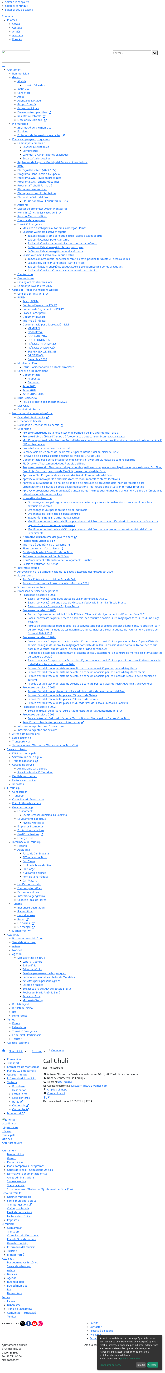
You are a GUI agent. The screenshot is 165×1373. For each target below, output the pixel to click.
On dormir (19, 1105)
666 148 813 (64, 1082)
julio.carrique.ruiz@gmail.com (89, 1085)
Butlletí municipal (17, 1285)
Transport (13, 1063)
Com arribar (14, 1059)
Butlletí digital (15, 1282)
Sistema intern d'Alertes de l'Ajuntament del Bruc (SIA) (40, 1189)
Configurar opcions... (111, 1364)
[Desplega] (25, 1051)
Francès (17, 39)
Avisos (11, 1270)
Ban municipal (15, 1154)
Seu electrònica (16, 1181)
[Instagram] (40, 1323)
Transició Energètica (19, 1309)
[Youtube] (35, 1323)
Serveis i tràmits (11, 1193)
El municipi (16, 1051)
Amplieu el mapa (57, 1089)
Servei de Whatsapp (19, 1266)
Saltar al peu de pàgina (19, 9)
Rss (9, 1289)
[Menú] (3, 66)
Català (16, 24)
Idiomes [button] (12, 20)
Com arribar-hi (56, 1093)
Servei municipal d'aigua (22, 1200)
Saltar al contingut (16, 6)
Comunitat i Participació (21, 1312)
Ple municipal (15, 1162)
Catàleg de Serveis (18, 1208)
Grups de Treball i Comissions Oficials (30, 1170)
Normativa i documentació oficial (27, 1173)
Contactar (8, 16)
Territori (12, 1316)
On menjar (57, 1050)
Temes (6, 1297)
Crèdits (94, 1323)
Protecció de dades (101, 1330)
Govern (11, 1158)
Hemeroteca (14, 1293)
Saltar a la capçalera (17, 2)
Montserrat (14, 1113)
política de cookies (130, 1358)
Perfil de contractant (19, 1212)
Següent (17, 1143)
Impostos (13, 1220)
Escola (11, 1301)
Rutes (16, 1101)
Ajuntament (9, 1150)
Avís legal (95, 1334)
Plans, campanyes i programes (25, 1166)
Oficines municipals (19, 1197)
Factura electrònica (18, 1216)
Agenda (11, 1278)
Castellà (17, 27)
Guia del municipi (17, 1074)
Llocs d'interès (21, 1097)
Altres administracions (20, 1177)
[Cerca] (155, 53)
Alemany (17, 35)
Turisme (37, 1051)
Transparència (15, 1185)
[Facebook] (29, 1323)
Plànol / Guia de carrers (21, 1070)
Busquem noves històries (22, 1262)
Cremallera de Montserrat (23, 1067)
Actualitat (8, 1258)
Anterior (7, 1143)
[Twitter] (23, 1323)
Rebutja (141, 1364)
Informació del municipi (21, 1078)
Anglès (16, 31)
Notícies (12, 1274)
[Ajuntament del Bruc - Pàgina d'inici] (16, 56)
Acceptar (152, 1364)
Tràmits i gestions (18, 1204)
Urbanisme (14, 1305)
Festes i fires (19, 1094)
